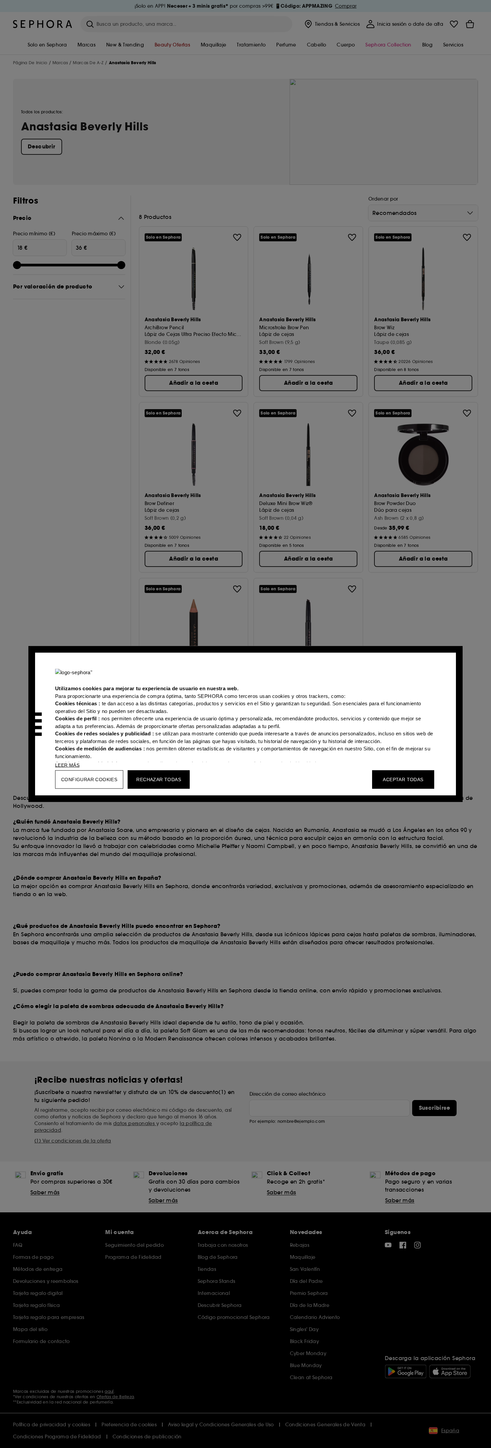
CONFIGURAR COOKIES (89, 779)
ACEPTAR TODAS (403, 779)
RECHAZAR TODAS (158, 779)
